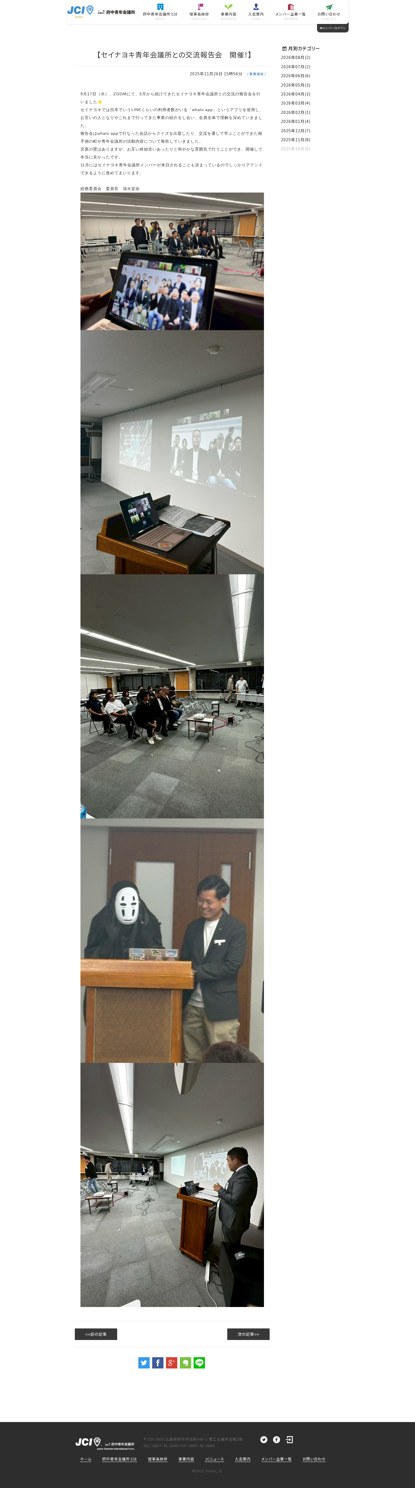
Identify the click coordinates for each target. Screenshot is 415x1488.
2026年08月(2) (296, 57)
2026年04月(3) (296, 94)
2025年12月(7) (296, 130)
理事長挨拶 (158, 1458)
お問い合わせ (314, 1458)
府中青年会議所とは (119, 1458)
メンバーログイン (334, 28)
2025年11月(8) (296, 139)
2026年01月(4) (296, 121)
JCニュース (214, 1458)
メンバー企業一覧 (276, 1458)
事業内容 (186, 1458)
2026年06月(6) (296, 75)
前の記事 (98, 1334)
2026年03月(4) (296, 103)
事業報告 (256, 73)
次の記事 (246, 1334)
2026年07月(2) (296, 66)
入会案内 (243, 1458)
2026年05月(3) (296, 85)
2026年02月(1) (296, 112)
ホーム (85, 1458)
